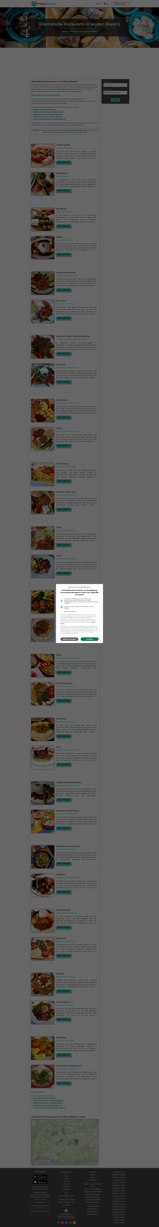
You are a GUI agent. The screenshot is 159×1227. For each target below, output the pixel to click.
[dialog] (79, 613)
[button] (79, 611)
